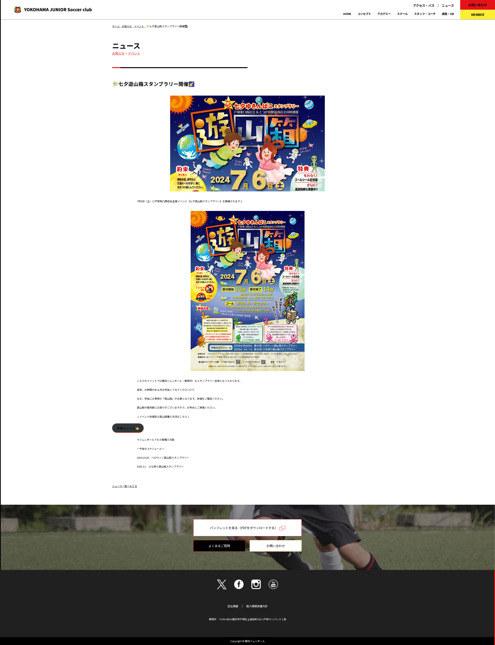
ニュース (448, 5)
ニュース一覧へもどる (124, 486)
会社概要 (232, 606)
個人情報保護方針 (257, 606)
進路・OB (448, 14)
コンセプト (364, 14)
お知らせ (118, 53)
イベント (134, 53)
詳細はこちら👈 (128, 428)
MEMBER (477, 14)
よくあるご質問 (219, 545)
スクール (402, 14)
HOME (347, 14)
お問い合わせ (477, 5)
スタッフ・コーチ (425, 14)
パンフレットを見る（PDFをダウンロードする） (244, 527)
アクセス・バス (423, 5)
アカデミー (384, 14)
